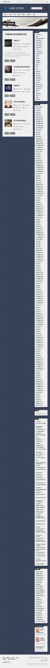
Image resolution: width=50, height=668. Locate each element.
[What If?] (8, 46)
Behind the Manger (40, 435)
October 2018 (39, 280)
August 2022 (39, 195)
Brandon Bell (39, 573)
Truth (37, 95)
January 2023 (39, 186)
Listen (13, 60)
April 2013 (38, 399)
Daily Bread (38, 452)
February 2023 (39, 184)
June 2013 (38, 396)
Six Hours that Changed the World (41, 531)
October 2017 (39, 300)
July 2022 (38, 197)
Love (37, 69)
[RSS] (3, 1)
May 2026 (38, 112)
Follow (38, 465)
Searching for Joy (40, 524)
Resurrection (13, 27)
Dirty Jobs (38, 455)
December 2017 (39, 296)
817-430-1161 (27, 1)
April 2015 (38, 355)
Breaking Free (39, 439)
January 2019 (39, 274)
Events (13, 657)
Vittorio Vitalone (40, 621)
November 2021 (39, 211)
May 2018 (38, 287)
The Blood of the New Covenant (40, 647)
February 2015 (39, 359)
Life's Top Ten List (40, 494)
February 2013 (39, 403)
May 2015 (38, 353)
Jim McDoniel (27, 44)
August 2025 (39, 129)
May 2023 (38, 178)
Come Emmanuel (40, 447)
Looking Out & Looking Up (39, 501)
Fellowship (38, 51)
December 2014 (39, 362)
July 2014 (38, 372)
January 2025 (39, 141)
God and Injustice (40, 467)
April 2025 (38, 136)
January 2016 (39, 338)
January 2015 (39, 361)
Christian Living (40, 38)
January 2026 (39, 119)
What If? (17, 40)
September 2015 (39, 346)
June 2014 (38, 373)
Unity (37, 97)
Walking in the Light (41, 560)
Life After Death (19, 101)
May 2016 (38, 331)
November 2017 (39, 298)
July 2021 (38, 219)
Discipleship (39, 45)
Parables (38, 514)
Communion (39, 42)
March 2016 (38, 335)
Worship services (11, 659)
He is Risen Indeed (20, 120)
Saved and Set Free (40, 520)
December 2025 (39, 121)
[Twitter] (7, 1)
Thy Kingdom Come (40, 556)
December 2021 (39, 210)
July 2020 (38, 241)
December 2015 (39, 340)
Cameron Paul (39, 575)
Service (37, 90)
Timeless (38, 559)
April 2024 (38, 158)
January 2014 (39, 383)
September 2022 (39, 193)
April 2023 (38, 180)
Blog (17, 657)
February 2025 (39, 140)
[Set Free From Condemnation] (37, 631)
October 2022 (39, 191)
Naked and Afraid (40, 507)
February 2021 (39, 228)
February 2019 (39, 272)
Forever (16, 85)
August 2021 (39, 217)
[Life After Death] (8, 107)
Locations (4, 659)
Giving (37, 55)
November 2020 (39, 234)
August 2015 (39, 348)
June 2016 (38, 329)
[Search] (47, 2)
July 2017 (38, 305)
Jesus (21, 46)
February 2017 (39, 315)
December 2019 (39, 254)
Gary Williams (39, 593)
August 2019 (39, 261)
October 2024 (39, 147)
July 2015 (38, 350)
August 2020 (39, 239)
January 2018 (39, 294)
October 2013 (39, 388)
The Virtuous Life (40, 552)
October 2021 (39, 213)
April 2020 (38, 246)
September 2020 (39, 237)
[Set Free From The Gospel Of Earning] (37, 640)
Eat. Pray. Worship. (40, 457)
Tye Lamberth (39, 619)
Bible (37, 36)
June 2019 (38, 265)
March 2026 (38, 116)
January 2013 (39, 405)
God (37, 56)
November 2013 (39, 386)
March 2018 (38, 291)
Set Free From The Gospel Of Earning (40, 639)
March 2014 (38, 379)
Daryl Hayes (39, 582)
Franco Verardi (39, 590)
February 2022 (39, 206)
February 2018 (39, 292)
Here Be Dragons (40, 482)
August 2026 (39, 107)
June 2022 (38, 199)
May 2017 (38, 309)
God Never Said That (41, 469)
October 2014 (39, 366)
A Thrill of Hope (40, 429)
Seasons (38, 527)
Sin (36, 91)
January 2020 (39, 252)
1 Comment (18, 75)
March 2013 (38, 401)
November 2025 (39, 123)
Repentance (39, 84)
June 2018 (38, 285)
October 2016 (39, 322)
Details (6, 60)
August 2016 (39, 326)
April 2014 (38, 377)
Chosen (38, 443)
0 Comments (18, 49)
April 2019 (38, 269)
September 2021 (39, 215)
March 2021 (38, 226)
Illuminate (38, 487)
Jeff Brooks (27, 70)
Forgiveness (39, 53)
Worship (38, 99)
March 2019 (38, 270)
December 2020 (39, 232)
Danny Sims (38, 580)
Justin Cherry (39, 610)
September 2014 (39, 368)
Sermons (8, 27)
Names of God (39, 509)
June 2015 (38, 351)
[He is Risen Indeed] (8, 126)
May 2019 (38, 267)
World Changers (40, 563)
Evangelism (38, 47)
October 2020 (39, 235)
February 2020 (39, 250)
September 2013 (39, 390)
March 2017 (38, 313)
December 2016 (39, 318)
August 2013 (39, 392)
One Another (39, 512)
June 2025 (38, 132)
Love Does (38, 503)
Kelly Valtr (39, 612)
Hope (37, 64)
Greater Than (39, 478)
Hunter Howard (40, 595)
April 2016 (38, 333)
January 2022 (39, 208)
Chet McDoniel (39, 577)
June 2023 (38, 176)
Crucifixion (18, 46)
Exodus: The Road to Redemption (41, 463)
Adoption (38, 34)
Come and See (39, 445)
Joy (37, 67)
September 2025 (39, 127)
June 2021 (38, 221)
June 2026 (38, 110)
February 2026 (39, 118)
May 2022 (38, 200)
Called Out (38, 441)
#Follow (38, 421)
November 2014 (39, 364)
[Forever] (8, 91)
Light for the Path (40, 497)
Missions (38, 75)
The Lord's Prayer (40, 547)
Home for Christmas (41, 484)
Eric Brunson (39, 588)
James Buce (38, 599)
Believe (37, 438)
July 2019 (38, 263)
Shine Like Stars (40, 528)
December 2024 (39, 143)
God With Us (39, 472)
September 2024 (39, 149)
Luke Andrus (39, 614)
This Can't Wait (39, 554)
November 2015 (39, 342)
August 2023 (39, 173)
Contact (22, 1)
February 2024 (39, 162)
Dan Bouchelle (39, 579)
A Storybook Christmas (39, 427)
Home (18, 1)
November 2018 (39, 278)
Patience (38, 80)
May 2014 (38, 375)
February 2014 (39, 381)
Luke (26, 107)
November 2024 (39, 145)
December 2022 (39, 188)
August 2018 (39, 281)
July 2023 (38, 175)
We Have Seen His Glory (22, 67)
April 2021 (38, 224)
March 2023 (38, 182)
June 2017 (38, 307)
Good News (38, 474)
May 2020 (38, 245)
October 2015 (39, 344)
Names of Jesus (39, 511)
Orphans (38, 77)
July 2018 (38, 283)
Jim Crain (38, 604)
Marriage (38, 71)
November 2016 (39, 320)
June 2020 (38, 243)
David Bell (38, 584)
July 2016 (38, 327)
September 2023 (39, 171)
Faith (37, 49)
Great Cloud (39, 476)
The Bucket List (39, 538)
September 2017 (39, 302)
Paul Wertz (39, 615)
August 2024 (39, 151)
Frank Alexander (40, 591)
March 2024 (38, 160)
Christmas (38, 40)
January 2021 (39, 230)
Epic (37, 460)
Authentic (38, 433)
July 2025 (38, 130)
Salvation (38, 88)
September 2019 (39, 259)
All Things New (39, 431)
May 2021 (38, 223)
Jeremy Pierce (39, 603)
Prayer (37, 82)
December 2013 (39, 385)
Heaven (37, 60)
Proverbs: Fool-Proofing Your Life (40, 517)
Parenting (38, 79)
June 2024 (38, 154)
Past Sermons (8, 23)
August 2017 (39, 304)
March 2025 (38, 138)
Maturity (38, 73)
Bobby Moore (39, 571)
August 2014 (39, 370)
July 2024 (38, 153)
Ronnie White (39, 617)
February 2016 (39, 337)
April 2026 (38, 114)
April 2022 (38, 202)
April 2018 (38, 289)
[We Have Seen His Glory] (8, 72)
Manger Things (39, 505)
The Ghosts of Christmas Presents (41, 540)
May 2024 (38, 156)
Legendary (38, 492)
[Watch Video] (44, 634)
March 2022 (38, 204)
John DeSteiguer (40, 608)
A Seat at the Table (40, 423)
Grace (37, 58)
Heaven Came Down (40, 479)
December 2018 (39, 276)
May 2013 (38, 397)
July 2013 (38, 394)
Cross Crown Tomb (40, 449)
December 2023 (39, 165)
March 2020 (38, 248)
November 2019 (39, 256)
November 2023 (39, 167)
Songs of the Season (39, 535)
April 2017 (38, 311)
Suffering (38, 93)
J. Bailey (38, 597)
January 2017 (39, 316)
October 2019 (39, 257)
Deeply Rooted (39, 454)
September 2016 (39, 324)
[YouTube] (9, 1)
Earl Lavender (39, 586)
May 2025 (38, 134)
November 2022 (39, 189)
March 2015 (38, 357)
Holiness (38, 62)
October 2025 (39, 125)
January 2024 (39, 164)
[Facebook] (5, 1)
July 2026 (38, 108)
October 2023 (39, 169)
